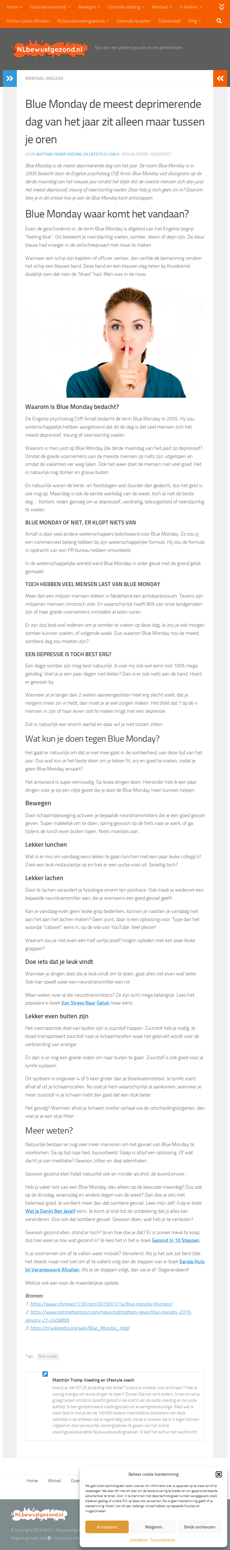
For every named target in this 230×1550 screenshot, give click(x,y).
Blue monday (48, 1356)
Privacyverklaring (162, 1540)
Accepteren (107, 1527)
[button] (219, 1474)
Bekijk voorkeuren (199, 1527)
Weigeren (153, 1527)
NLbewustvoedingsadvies (81, 21)
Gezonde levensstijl (48, 7)
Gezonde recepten (134, 21)
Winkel (54, 1480)
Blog (192, 21)
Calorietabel (169, 21)
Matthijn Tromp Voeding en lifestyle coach (77, 154)
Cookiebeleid (139, 1540)
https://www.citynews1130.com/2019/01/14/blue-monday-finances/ (101, 1304)
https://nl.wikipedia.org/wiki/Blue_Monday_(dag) (79, 1328)
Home (12, 7)
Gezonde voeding (124, 7)
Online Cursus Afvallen (28, 21)
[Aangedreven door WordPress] (49, 1538)
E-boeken (189, 7)
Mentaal (160, 7)
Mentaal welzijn (44, 78)
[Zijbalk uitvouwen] (10, 78)
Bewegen (87, 7)
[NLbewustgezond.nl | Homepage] (49, 49)
